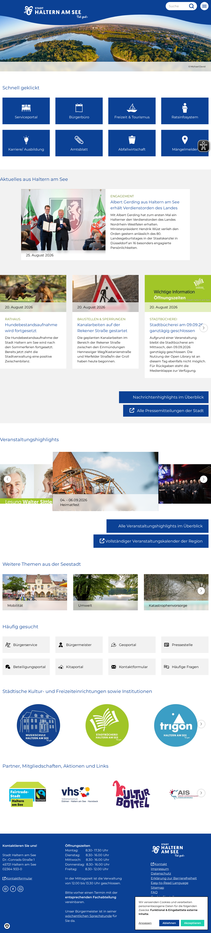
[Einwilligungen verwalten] (7, 926)
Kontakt (160, 864)
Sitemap (157, 888)
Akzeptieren (192, 923)
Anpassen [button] (145, 923)
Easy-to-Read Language (169, 883)
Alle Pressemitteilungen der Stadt (170, 412)
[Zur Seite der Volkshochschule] (79, 794)
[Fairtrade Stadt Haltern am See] (27, 794)
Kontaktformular (19, 878)
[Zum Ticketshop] (131, 794)
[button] (203, 328)
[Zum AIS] (183, 794)
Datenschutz (161, 873)
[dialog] (171, 913)
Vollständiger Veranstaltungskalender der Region (157, 543)
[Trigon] (174, 725)
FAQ (154, 892)
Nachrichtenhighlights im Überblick (168, 397)
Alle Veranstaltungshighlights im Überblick (160, 526)
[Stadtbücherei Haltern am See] (105, 725)
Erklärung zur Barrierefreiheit (174, 878)
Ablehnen (169, 923)
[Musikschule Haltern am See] (36, 725)
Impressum (160, 869)
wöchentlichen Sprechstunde (88, 916)
